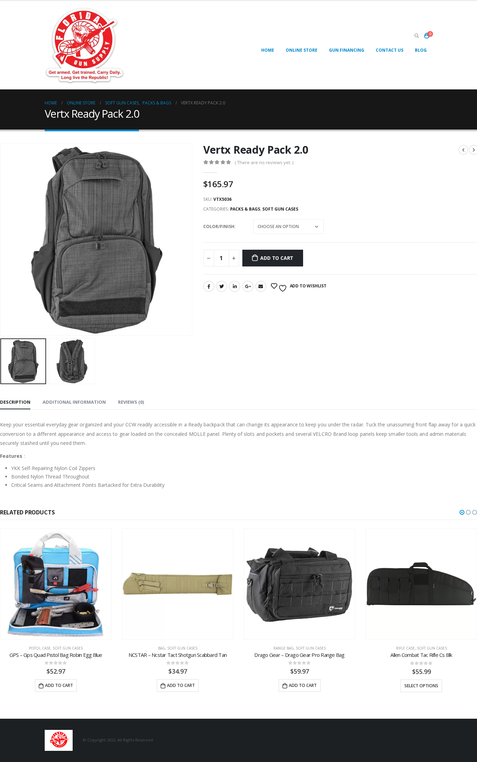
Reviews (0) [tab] (131, 402)
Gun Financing (346, 50)
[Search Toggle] (416, 36)
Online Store (301, 50)
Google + (248, 286)
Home (267, 50)
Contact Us (389, 50)
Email (260, 286)
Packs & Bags (245, 209)
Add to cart (276, 258)
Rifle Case (405, 648)
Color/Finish (218, 226)
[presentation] (191, 239)
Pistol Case (40, 648)
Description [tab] (15, 402)
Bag (161, 648)
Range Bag (283, 648)
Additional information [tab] (74, 402)
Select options (421, 686)
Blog (421, 50)
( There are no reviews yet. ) (264, 162)
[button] (462, 512)
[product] (55, 584)
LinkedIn (234, 286)
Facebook (208, 286)
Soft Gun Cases (280, 209)
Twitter (221, 286)
